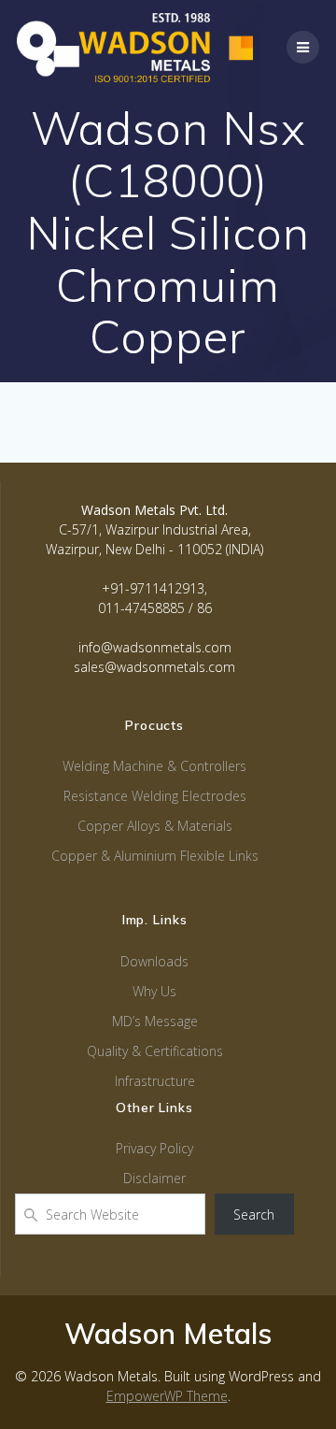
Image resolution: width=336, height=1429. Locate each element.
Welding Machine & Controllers (154, 766)
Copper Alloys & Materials (154, 826)
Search (253, 1214)
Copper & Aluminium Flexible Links (155, 856)
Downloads (154, 961)
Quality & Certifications (155, 1051)
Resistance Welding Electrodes (154, 796)
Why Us (154, 991)
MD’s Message (155, 1021)
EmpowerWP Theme (167, 1396)
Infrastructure (155, 1081)
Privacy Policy (154, 1148)
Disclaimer (154, 1178)
